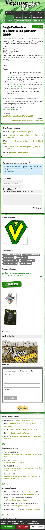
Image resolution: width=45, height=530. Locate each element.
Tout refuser (23, 527)
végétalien (10, 77)
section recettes (16, 84)
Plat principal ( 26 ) (11, 260)
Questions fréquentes (13, 13)
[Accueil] (22, 5)
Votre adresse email (10, 184)
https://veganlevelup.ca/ (20, 506)
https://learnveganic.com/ (31, 494)
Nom (6, 382)
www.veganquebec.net (10, 109)
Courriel (7, 390)
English (40, 13)
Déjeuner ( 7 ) (9, 257)
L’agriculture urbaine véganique (22, 420)
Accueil (3, 20)
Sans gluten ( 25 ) (10, 263)
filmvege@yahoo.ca (15, 86)
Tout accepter (8, 527)
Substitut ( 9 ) (26, 263)
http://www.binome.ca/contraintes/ (15, 500)
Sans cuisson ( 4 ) (28, 260)
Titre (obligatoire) (9, 189)
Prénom (7, 375)
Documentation (38, 17)
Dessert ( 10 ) (22, 257)
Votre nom (7, 178)
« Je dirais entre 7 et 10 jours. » (14, 462)
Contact (33, 13)
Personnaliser (37, 527)
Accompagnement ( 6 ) (12, 254)
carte (9, 62)
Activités (18, 17)
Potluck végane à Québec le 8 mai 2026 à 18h (25, 429)
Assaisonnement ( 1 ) (31, 254)
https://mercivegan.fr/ (33, 509)
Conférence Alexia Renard (20, 433)
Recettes (27, 17)
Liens (25, 13)
